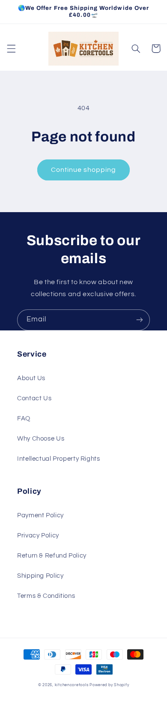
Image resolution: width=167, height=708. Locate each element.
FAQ (23, 418)
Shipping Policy (40, 576)
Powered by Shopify (109, 685)
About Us (31, 378)
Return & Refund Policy (51, 555)
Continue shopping (83, 169)
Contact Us (34, 398)
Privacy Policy (38, 535)
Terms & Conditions (46, 596)
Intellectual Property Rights (58, 459)
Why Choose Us (40, 438)
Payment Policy (40, 515)
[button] (11, 48)
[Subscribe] (139, 319)
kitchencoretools (72, 685)
